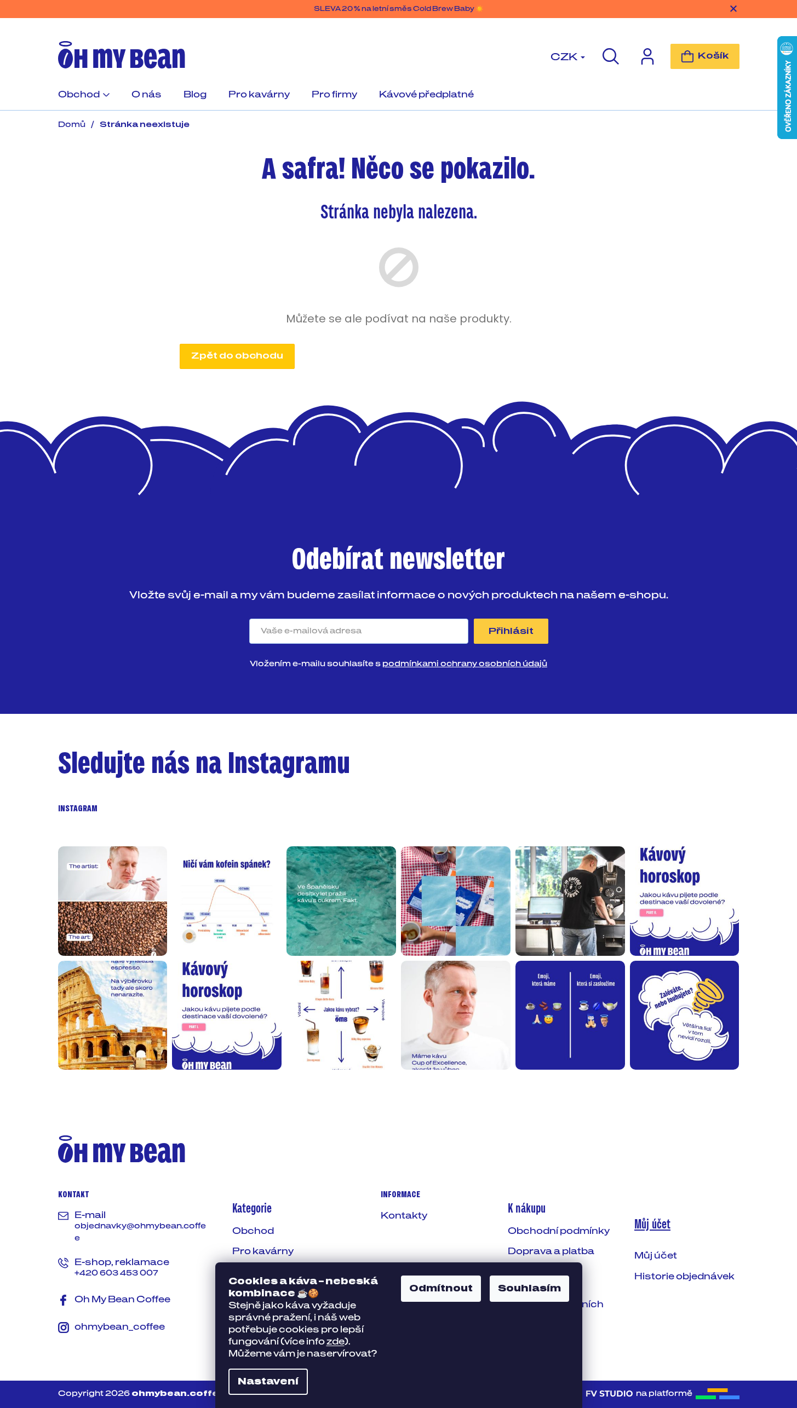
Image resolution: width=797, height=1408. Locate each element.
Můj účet (655, 1255)
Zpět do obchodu (237, 355)
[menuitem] (84, 99)
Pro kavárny (263, 1251)
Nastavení (268, 1381)
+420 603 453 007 (116, 1273)
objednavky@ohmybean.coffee (140, 1232)
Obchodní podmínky (559, 1231)
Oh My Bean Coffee (122, 1299)
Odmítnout (441, 1288)
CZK (565, 57)
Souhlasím (529, 1288)
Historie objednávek (684, 1276)
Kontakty (404, 1215)
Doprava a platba (551, 1251)
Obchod (253, 1231)
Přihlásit (511, 631)
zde (335, 1341)
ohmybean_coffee (119, 1327)
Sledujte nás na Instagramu (204, 764)
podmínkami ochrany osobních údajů (464, 664)
